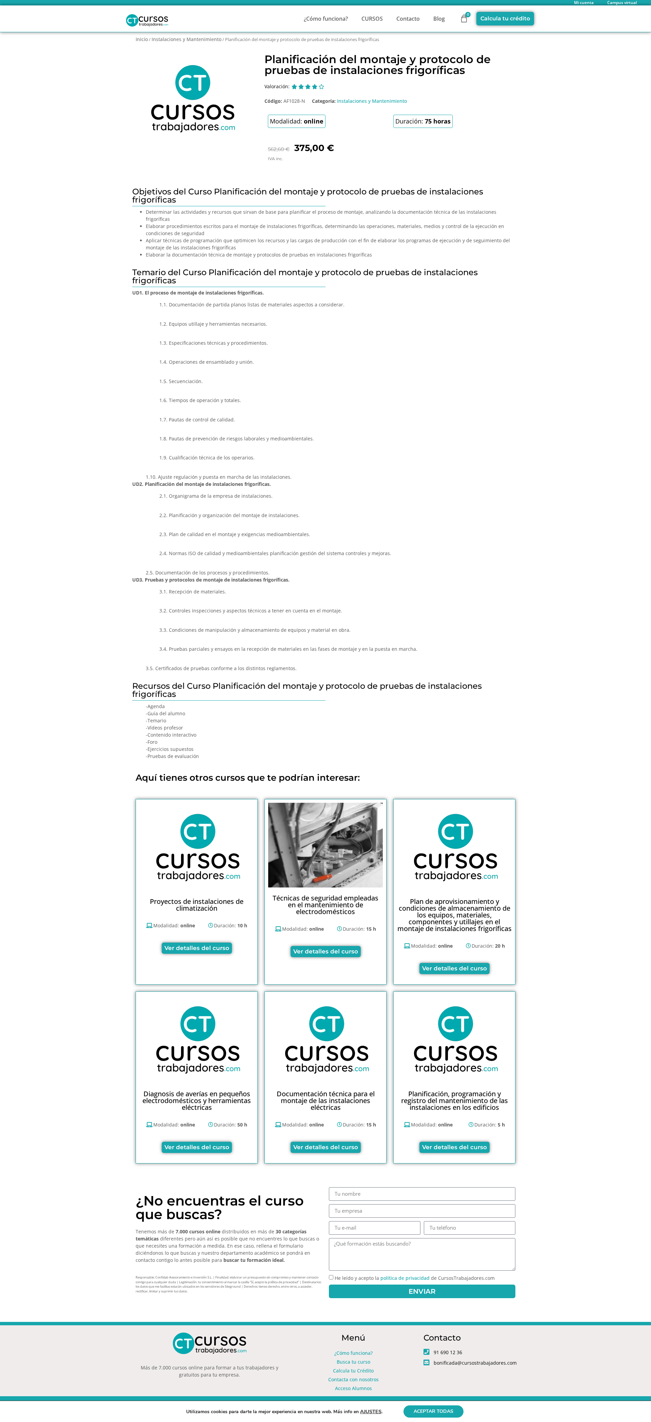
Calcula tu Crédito (353, 1370)
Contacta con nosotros (353, 1379)
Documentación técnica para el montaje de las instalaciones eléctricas (326, 1100)
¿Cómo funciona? (326, 18)
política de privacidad (405, 1278)
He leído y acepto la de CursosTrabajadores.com (415, 1278)
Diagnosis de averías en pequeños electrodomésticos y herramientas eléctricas (196, 1100)
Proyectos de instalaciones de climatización (196, 905)
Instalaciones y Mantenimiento (186, 39)
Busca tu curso (353, 1362)
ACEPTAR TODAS (433, 1411)
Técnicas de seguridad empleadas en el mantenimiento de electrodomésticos (325, 904)
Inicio (142, 39)
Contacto (408, 18)
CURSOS (372, 18)
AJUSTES (370, 1411)
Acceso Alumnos (353, 1388)
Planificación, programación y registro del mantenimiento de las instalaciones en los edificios (454, 1100)
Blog (439, 18)
